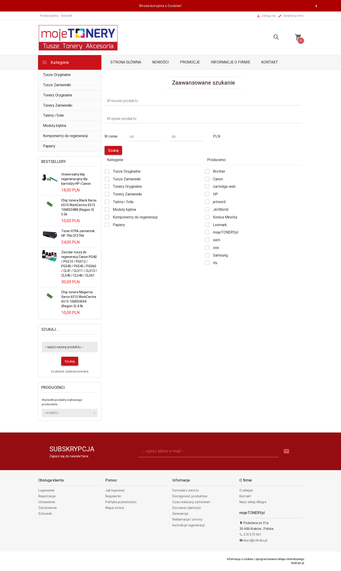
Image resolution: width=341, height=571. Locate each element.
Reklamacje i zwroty (187, 519)
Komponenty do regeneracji (65, 136)
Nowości (160, 62)
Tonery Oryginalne (57, 95)
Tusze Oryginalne (57, 75)
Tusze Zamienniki (57, 85)
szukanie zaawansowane (70, 371)
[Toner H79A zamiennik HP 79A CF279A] (50, 234)
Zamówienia (47, 508)
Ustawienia (46, 502)
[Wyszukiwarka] (270, 37)
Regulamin (113, 496)
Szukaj (70, 361)
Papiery (49, 146)
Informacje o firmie (230, 62)
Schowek (45, 513)
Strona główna (125, 62)
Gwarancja (180, 513)
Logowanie (46, 490)
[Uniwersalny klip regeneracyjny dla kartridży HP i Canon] (50, 178)
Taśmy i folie (53, 115)
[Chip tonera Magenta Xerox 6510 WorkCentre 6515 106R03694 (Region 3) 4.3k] (50, 295)
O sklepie (246, 490)
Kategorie (59, 62)
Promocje (190, 62)
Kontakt (269, 62)
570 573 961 (252, 534)
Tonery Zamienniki (57, 105)
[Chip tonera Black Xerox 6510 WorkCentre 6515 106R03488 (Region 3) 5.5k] (50, 204)
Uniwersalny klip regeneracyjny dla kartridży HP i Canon (76, 178)
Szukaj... (50, 329)
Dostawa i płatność (186, 508)
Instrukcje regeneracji (188, 525)
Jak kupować (115, 490)
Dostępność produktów (189, 496)
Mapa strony (114, 508)
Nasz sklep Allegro (253, 502)
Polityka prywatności (120, 502)
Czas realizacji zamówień (191, 502)
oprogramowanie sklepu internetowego (279, 559)
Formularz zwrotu (185, 490)
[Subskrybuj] (286, 451)
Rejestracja (46, 496)
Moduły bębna (54, 125)
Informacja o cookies (240, 559)
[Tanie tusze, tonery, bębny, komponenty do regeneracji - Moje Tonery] (78, 37)
